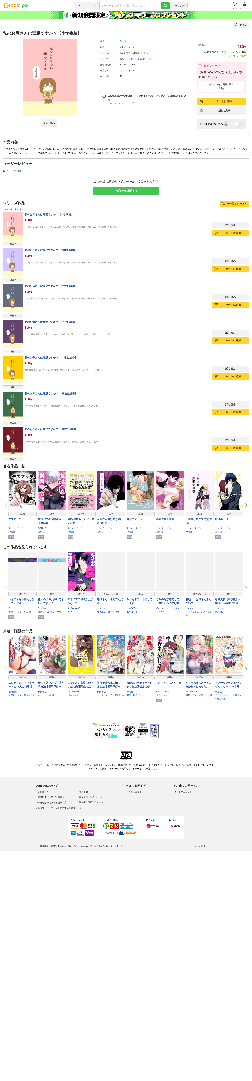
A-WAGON (132, 608)
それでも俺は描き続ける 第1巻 (110, 521)
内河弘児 (116, 695)
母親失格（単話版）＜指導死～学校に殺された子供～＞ (228, 601)
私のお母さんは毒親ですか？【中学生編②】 (50, 285)
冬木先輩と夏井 (165, 519)
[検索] (165, 5)
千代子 (11, 611)
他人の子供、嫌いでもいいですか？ (51, 601)
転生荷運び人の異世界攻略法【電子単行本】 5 (52, 685)
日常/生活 (140, 58)
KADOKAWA (74, 608)
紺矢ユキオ (73, 695)
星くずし (137, 695)
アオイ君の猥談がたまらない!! (80, 601)
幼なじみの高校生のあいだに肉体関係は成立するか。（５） (80, 685)
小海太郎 (51, 695)
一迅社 (130, 691)
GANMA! (42, 528)
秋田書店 (12, 691)
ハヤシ (41, 695)
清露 (129, 695)
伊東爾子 (219, 611)
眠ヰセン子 (132, 611)
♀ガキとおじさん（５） (170, 682)
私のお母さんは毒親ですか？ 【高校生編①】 (51, 393)
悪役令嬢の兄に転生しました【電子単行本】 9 (111, 685)
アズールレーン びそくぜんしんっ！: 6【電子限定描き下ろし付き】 (228, 685)
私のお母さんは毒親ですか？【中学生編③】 (50, 321)
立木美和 (112, 611)
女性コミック (126, 58)
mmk (70, 611)
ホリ (225, 699)
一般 (149, 58)
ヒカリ (41, 611)
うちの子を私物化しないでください (21, 601)
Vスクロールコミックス (168, 608)
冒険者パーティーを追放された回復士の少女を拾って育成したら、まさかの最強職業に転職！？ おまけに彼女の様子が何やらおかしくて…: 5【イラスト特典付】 (140, 685)
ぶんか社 (101, 608)
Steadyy (12, 608)
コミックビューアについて (120, 103)
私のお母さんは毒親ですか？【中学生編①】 (50, 250)
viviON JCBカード (213, 52)
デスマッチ (14, 519)
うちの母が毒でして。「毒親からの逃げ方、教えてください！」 (169, 601)
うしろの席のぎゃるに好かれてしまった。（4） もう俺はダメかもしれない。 (199, 685)
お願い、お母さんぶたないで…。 (198, 601)
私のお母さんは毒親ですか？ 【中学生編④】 (51, 357)
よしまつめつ (103, 695)
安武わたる (206, 611)
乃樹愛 (123, 41)
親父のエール (134, 519)
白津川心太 (14, 695)
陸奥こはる (204, 695)
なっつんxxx (53, 611)
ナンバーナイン (127, 47)
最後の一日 (221, 519)
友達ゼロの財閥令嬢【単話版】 (49, 521)
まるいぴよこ (192, 611)
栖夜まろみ (191, 695)
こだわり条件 (179, 5)
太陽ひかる (27, 695)
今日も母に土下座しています (139, 601)
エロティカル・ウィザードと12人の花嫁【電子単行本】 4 (21, 685)
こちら (157, 768)
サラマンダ (161, 695)
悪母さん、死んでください (110, 601)
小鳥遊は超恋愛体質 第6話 (199, 521)
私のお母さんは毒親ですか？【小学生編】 (49, 214)
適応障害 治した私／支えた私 (81, 521)
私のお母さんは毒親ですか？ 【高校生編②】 (51, 429)
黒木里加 (101, 611)
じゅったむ (22, 611)
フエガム (160, 611)
